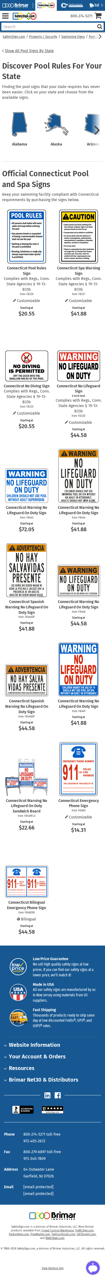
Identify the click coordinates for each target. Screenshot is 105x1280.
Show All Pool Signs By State (29, 51)
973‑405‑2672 (34, 1141)
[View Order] (42, 20)
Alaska (56, 144)
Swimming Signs (73, 37)
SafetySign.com (14, 37)
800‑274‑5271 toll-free (42, 1134)
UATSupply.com (86, 1234)
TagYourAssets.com (63, 1234)
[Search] (100, 26)
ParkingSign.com (19, 1234)
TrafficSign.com (84, 1230)
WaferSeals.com (55, 1238)
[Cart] (99, 16)
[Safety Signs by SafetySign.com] (23, 16)
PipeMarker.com (40, 1234)
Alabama (19, 144)
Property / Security (43, 37)
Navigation (5, 16)
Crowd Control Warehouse (57, 1230)
